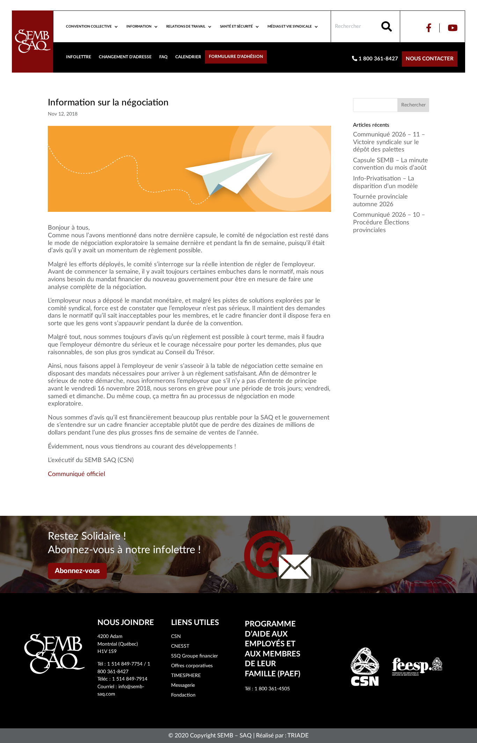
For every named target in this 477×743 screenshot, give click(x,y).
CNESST (180, 646)
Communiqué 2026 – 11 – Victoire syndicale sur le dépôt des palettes (389, 142)
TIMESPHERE (186, 675)
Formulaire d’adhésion (236, 56)
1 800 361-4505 (272, 688)
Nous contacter (430, 58)
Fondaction (183, 695)
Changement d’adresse (125, 57)
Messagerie (183, 685)
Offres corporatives (192, 665)
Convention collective (89, 26)
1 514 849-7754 (124, 664)
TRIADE (298, 735)
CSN (176, 636)
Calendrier (188, 57)
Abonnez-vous (77, 570)
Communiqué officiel (76, 474)
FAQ (163, 57)
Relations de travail (185, 26)
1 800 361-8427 (377, 58)
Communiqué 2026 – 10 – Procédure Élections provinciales (389, 222)
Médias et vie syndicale (289, 26)
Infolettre (78, 57)
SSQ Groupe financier (194, 656)
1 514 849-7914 (129, 679)
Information (139, 26)
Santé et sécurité (236, 26)
